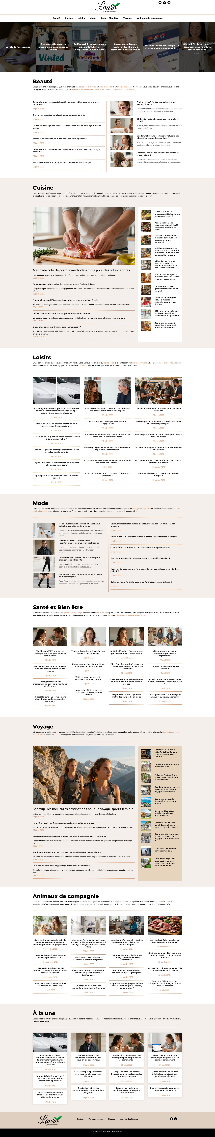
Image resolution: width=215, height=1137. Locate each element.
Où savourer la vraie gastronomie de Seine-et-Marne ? (167, 288)
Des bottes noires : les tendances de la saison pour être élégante (80, 575)
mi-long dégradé (123, 87)
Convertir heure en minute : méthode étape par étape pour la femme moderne (107, 435)
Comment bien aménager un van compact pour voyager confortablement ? (167, 837)
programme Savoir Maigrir (71, 613)
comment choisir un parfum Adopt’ (124, 89)
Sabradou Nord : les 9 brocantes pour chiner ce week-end (158, 409)
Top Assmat (159, 902)
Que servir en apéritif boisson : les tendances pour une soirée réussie (65, 300)
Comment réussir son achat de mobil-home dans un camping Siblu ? (166, 825)
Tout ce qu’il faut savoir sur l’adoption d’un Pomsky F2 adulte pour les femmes (165, 983)
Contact (80, 1119)
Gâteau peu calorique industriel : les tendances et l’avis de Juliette (64, 284)
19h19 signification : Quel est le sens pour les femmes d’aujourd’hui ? (126, 652)
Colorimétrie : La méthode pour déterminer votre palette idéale (140, 547)
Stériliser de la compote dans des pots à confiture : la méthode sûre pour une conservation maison (167, 251)
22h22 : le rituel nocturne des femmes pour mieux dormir (88, 678)
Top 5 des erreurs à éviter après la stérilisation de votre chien (50, 984)
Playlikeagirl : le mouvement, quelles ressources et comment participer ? (158, 422)
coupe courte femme (87, 87)
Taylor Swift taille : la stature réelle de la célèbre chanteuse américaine (56, 464)
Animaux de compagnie (150, 18)
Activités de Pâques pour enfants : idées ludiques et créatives (158, 448)
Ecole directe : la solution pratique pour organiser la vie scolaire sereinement (165, 1057)
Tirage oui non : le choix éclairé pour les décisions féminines (88, 652)
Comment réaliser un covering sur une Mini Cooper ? (158, 474)
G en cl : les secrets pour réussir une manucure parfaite (59, 115)
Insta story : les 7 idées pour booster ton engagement (107, 422)
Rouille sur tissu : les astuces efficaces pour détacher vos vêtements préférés (79, 525)
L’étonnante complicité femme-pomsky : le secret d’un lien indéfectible (127, 957)
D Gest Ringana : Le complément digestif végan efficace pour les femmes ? (50, 699)
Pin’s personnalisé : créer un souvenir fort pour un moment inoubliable (158, 461)
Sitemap (111, 1119)
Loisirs (81, 18)
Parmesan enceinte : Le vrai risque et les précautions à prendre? (88, 665)
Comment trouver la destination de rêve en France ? (165, 801)
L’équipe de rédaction (129, 1119)
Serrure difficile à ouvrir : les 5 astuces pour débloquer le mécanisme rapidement (50, 1078)
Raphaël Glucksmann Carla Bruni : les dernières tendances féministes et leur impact (107, 409)
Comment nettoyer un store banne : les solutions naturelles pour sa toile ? (107, 461)
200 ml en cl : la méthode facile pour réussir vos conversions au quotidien (167, 313)
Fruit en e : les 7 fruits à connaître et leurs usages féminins (156, 103)
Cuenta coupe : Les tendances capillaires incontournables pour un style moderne (66, 150)
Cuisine (69, 18)
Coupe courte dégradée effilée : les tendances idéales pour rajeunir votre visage (67, 127)
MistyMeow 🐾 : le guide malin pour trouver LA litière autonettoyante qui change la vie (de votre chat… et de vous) (88, 943)
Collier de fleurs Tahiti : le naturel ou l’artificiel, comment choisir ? (141, 582)
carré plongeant (105, 87)
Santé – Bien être (109, 18)
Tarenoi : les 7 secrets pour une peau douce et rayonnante (60, 139)
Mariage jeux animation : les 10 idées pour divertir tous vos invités (158, 435)
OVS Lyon (83, 365)
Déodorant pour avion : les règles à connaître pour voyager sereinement (167, 789)
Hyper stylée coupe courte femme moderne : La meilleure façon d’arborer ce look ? (145, 570)
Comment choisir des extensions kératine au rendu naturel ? (158, 154)
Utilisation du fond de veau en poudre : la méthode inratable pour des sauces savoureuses (166, 264)
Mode (93, 18)
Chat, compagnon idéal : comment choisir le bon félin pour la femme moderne (164, 955)
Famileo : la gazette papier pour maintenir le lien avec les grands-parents (56, 451)
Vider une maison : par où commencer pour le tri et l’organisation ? (165, 653)
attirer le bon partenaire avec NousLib (132, 615)
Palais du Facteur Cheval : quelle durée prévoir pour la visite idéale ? (167, 777)
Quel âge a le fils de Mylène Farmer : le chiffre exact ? (56, 477)
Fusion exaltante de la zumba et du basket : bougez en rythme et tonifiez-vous (88, 972)
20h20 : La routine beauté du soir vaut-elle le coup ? (158, 120)
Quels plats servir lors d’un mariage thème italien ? (57, 327)
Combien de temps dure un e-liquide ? (165, 667)
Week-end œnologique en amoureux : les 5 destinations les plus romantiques (69, 836)
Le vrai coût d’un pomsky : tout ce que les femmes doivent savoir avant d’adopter (126, 942)
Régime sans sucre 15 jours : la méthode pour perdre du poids (126, 696)
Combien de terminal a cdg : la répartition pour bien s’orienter (62, 866)
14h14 (110, 615)
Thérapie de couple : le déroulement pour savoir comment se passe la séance (127, 681)
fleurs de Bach (103, 613)
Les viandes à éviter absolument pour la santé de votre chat (165, 941)
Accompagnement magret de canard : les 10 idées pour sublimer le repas (166, 226)
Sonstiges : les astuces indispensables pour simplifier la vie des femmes (50, 684)
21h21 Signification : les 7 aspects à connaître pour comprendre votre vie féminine (126, 666)
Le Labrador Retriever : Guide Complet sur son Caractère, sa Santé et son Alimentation (50, 970)
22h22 (56, 735)
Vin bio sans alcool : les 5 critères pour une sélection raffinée (61, 313)
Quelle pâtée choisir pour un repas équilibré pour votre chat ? (50, 956)
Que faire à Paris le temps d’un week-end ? (167, 765)
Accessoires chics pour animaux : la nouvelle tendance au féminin (165, 969)
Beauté (56, 18)
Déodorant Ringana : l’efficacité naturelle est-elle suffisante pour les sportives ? (158, 137)
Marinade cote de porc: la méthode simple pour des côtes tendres (81, 270)
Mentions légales (95, 1119)
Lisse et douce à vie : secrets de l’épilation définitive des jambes (88, 958)
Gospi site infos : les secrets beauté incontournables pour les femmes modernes (66, 103)
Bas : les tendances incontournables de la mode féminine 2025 (140, 558)
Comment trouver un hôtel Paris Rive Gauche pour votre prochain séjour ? (166, 753)
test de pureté (109, 363)
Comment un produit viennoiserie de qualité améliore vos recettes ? (166, 325)
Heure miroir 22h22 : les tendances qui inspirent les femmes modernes (143, 537)
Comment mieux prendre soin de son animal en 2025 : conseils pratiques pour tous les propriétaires (50, 942)
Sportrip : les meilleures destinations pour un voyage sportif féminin (83, 809)
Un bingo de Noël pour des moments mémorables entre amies (88, 987)
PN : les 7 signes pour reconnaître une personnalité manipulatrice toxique (50, 668)
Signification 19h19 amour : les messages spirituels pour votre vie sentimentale (50, 653)
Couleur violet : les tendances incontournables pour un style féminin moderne (142, 525)
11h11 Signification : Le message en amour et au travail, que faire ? (165, 696)
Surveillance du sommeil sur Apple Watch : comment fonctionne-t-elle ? (165, 681)
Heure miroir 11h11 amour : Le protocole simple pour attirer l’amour (88, 692)
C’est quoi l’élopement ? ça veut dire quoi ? (166, 850)
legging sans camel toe (141, 508)
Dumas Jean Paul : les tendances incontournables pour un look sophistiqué (79, 542)
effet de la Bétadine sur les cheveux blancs (89, 89)
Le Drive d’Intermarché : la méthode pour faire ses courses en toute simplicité (167, 238)
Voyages (127, 18)
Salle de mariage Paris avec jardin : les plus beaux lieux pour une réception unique (165, 862)
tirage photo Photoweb (168, 363)
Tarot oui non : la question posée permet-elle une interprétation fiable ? (56, 438)
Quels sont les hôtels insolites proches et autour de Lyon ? (164, 813)
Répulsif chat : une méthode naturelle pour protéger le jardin (127, 971)
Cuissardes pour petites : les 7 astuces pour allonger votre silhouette (79, 559)
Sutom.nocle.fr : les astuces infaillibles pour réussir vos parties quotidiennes (56, 425)
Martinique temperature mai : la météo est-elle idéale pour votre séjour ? (67, 852)
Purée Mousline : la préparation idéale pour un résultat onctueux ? (167, 214)
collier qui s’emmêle (140, 363)
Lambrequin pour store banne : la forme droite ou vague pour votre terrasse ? (107, 448)
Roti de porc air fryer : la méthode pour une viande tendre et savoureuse (167, 276)
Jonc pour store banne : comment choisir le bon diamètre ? (107, 474)
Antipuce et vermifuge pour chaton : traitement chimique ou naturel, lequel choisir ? (126, 985)
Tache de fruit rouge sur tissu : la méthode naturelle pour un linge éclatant (166, 300)
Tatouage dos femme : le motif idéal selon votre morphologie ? (63, 162)
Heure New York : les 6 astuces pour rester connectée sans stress (63, 823)
